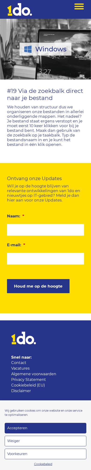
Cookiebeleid (43, 464)
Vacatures (20, 368)
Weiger (13, 441)
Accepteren (17, 428)
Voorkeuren (17, 454)
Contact (18, 363)
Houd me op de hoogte (38, 286)
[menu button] (79, 9)
